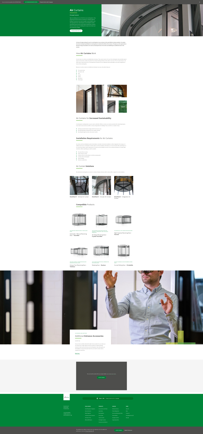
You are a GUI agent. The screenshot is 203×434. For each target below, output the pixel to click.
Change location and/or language (46, 2)
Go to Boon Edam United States (31, 2)
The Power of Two (88, 417)
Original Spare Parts (115, 419)
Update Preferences (128, 430)
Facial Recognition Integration (90, 408)
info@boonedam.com (67, 413)
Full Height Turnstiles (102, 419)
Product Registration (115, 411)
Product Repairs (115, 415)
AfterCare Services (115, 408)
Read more (77, 353)
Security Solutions (88, 411)
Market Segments (88, 413)
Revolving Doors (101, 413)
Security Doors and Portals (103, 408)
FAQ (126, 417)
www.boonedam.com (67, 415)
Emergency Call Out (115, 417)
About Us (127, 408)
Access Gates (101, 415)
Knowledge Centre (129, 415)
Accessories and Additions (103, 422)
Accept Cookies (119, 430)
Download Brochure (75, 30)
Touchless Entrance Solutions (90, 415)
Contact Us (128, 413)
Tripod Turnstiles (101, 417)
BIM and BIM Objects (88, 419)
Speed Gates (101, 411)
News (127, 411)
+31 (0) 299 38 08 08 (66, 412)
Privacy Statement (88, 431)
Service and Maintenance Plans (117, 413)
